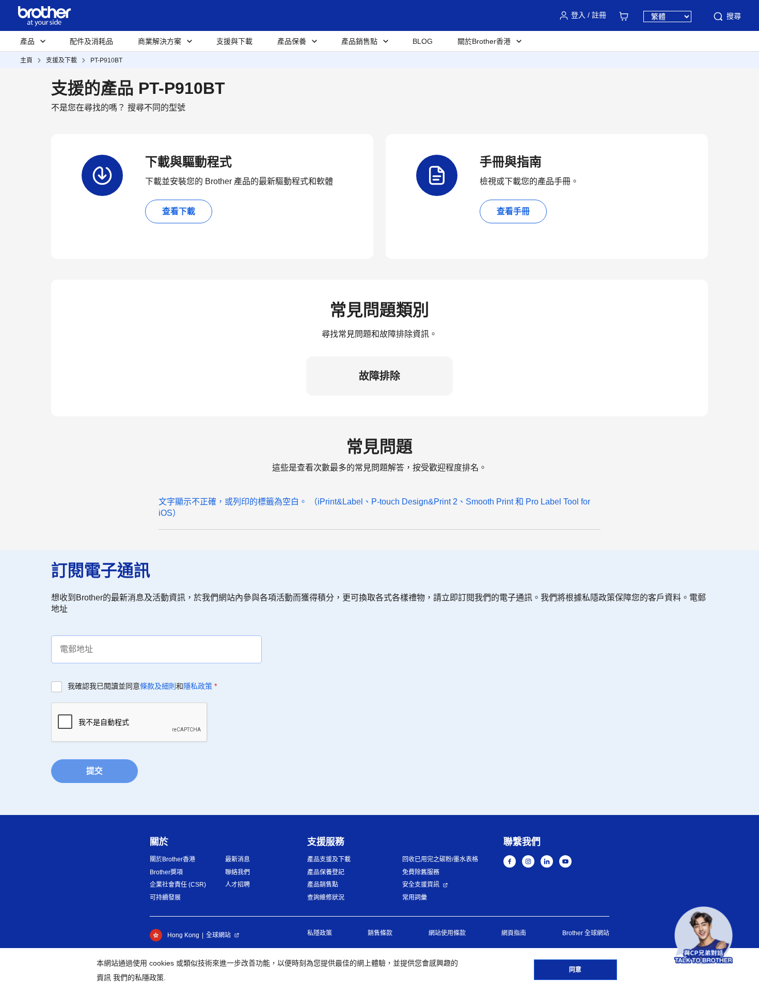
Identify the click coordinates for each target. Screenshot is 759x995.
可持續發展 (165, 897)
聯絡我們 (237, 872)
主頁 (26, 60)
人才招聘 (237, 884)
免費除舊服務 (420, 872)
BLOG (423, 41)
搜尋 (733, 16)
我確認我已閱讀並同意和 (142, 686)
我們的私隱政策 (138, 977)
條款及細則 (158, 686)
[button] (703, 935)
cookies (161, 963)
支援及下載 (61, 60)
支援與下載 (234, 41)
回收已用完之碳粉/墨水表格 (440, 859)
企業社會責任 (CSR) (178, 884)
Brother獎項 (166, 872)
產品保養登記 (325, 872)
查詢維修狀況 (325, 897)
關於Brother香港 (172, 859)
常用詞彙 (414, 897)
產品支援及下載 (329, 859)
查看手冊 (513, 211)
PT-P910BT (106, 60)
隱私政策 (197, 686)
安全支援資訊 (420, 884)
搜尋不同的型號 (156, 107)
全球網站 (218, 935)
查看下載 (178, 211)
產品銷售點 (322, 884)
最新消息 (237, 859)
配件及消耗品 (91, 41)
